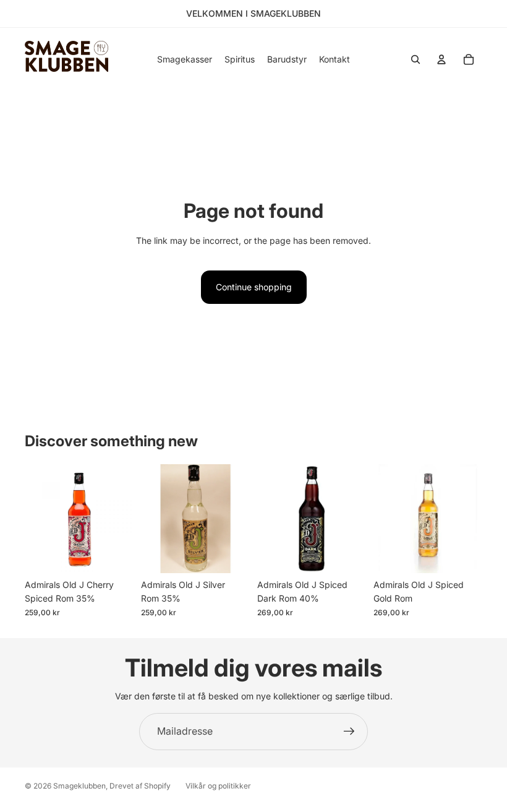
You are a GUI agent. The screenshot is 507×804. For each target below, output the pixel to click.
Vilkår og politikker (218, 785)
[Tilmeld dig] (349, 732)
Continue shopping (254, 287)
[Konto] (441, 59)
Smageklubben (79, 785)
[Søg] (415, 59)
